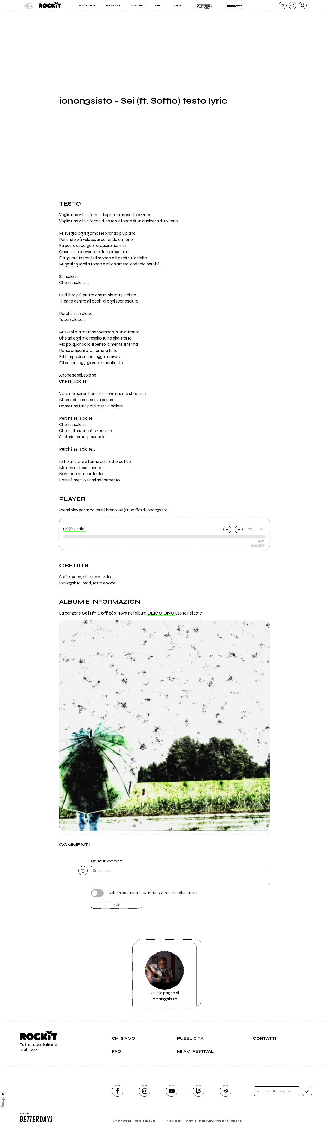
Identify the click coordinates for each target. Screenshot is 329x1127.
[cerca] (292, 5)
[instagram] (144, 1091)
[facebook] (117, 1091)
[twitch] (198, 1091)
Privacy (3, 1102)
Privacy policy (173, 1120)
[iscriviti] (307, 1091)
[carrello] (283, 5)
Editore (22, 1115)
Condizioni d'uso (145, 1120)
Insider (203, 6)
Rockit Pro (234, 6)
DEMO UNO (161, 613)
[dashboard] (303, 5)
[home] (50, 6)
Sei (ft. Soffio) (74, 529)
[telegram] (225, 1091)
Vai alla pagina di (164, 996)
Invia (116, 905)
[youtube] (171, 1091)
